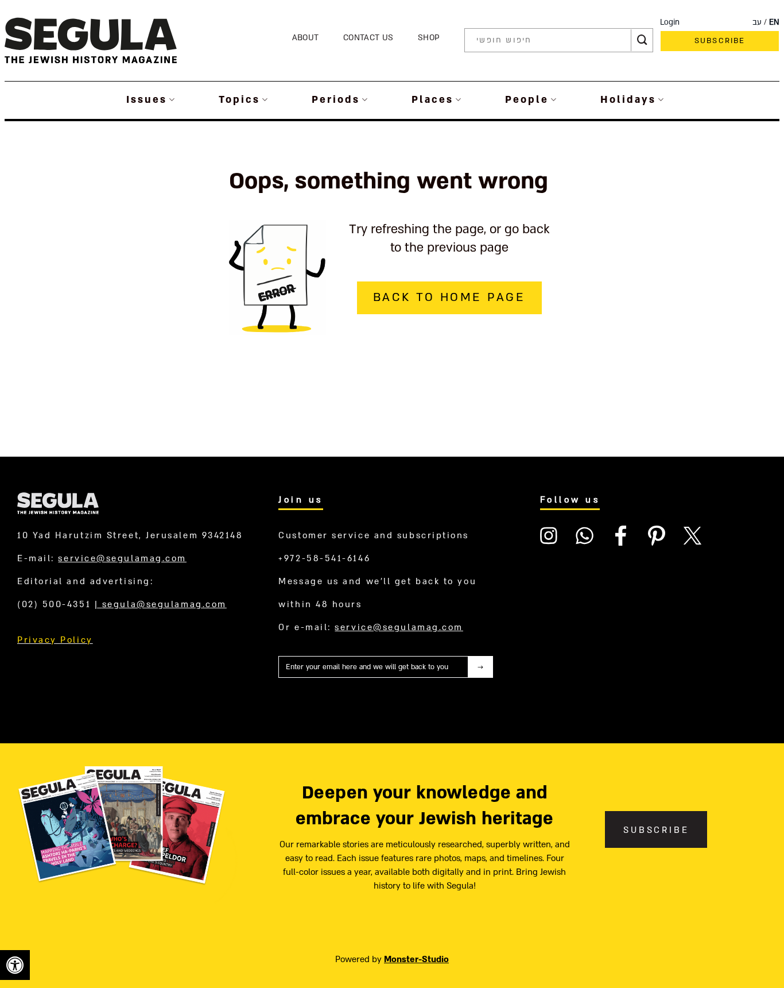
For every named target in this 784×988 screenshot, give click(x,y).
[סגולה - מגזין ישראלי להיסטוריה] (91, 40)
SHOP (429, 37)
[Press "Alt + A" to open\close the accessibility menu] (15, 965)
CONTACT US (368, 37)
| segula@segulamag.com (161, 604)
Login (670, 22)
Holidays (628, 99)
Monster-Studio (416, 959)
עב (757, 22)
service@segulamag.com (122, 558)
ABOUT (305, 37)
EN (774, 22)
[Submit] (642, 40)
